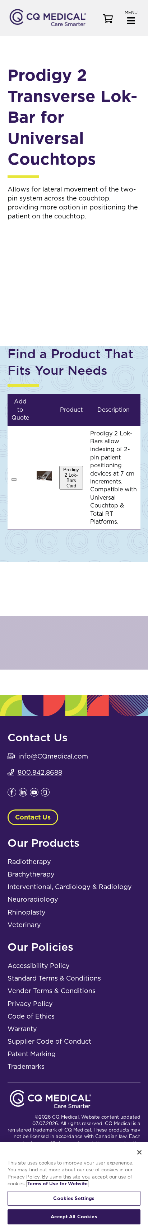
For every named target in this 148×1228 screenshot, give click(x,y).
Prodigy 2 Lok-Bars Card (71, 477)
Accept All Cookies (74, 1216)
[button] (131, 17)
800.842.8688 (40, 772)
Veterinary (24, 925)
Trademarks (26, 1066)
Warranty (22, 1029)
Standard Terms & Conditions (54, 978)
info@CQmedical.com (53, 756)
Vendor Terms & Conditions (52, 991)
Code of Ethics (31, 1016)
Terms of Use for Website (57, 1183)
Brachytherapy (31, 874)
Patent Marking (32, 1054)
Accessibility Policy (39, 965)
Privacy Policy (30, 1003)
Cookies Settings (73, 1198)
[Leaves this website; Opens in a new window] (12, 794)
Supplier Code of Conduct (49, 1041)
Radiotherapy (29, 861)
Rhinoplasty (27, 912)
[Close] (139, 1152)
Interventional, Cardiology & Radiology (70, 887)
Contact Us (33, 817)
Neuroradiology (33, 899)
